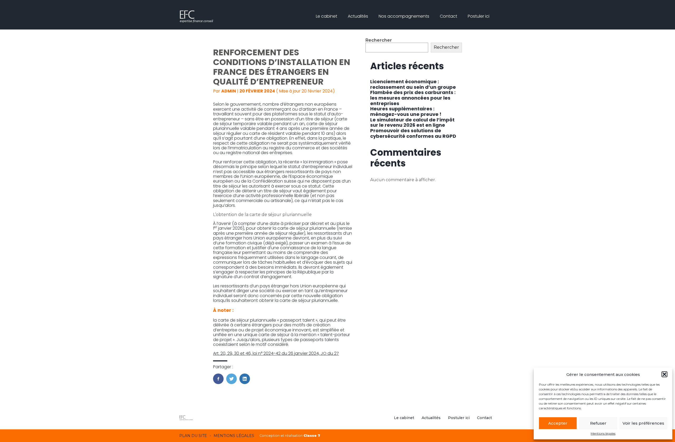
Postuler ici (478, 16)
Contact (448, 16)
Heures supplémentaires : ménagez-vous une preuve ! (405, 111)
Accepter (557, 423)
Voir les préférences (643, 423)
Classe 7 (311, 436)
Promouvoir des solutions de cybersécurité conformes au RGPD (413, 133)
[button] (664, 374)
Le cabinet (326, 16)
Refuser (598, 423)
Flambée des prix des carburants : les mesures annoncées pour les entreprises (413, 97)
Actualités (358, 16)
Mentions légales (603, 433)
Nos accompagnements (404, 16)
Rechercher (378, 40)
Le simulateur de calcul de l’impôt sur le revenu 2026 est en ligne (412, 122)
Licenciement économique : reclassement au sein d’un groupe (413, 84)
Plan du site (193, 436)
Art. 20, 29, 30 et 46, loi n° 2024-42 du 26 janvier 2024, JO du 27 (276, 353)
